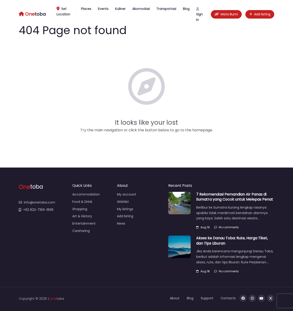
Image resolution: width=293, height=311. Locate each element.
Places (86, 8)
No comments (229, 227)
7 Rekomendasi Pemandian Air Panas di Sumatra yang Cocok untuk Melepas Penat (234, 197)
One (53, 298)
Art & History (82, 216)
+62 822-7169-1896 (38, 209)
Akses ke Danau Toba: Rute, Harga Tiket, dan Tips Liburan (232, 240)
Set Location (63, 11)
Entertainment (84, 223)
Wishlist (123, 201)
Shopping (79, 209)
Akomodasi (141, 8)
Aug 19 (205, 227)
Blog (186, 8)
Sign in (199, 17)
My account (126, 194)
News (121, 223)
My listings (125, 209)
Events (103, 8)
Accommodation (86, 194)
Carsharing (81, 230)
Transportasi (166, 8)
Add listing (262, 14)
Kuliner (120, 8)
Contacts (228, 298)
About (174, 298)
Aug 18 (205, 271)
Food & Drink (82, 201)
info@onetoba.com (39, 202)
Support (207, 298)
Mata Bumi (229, 14)
